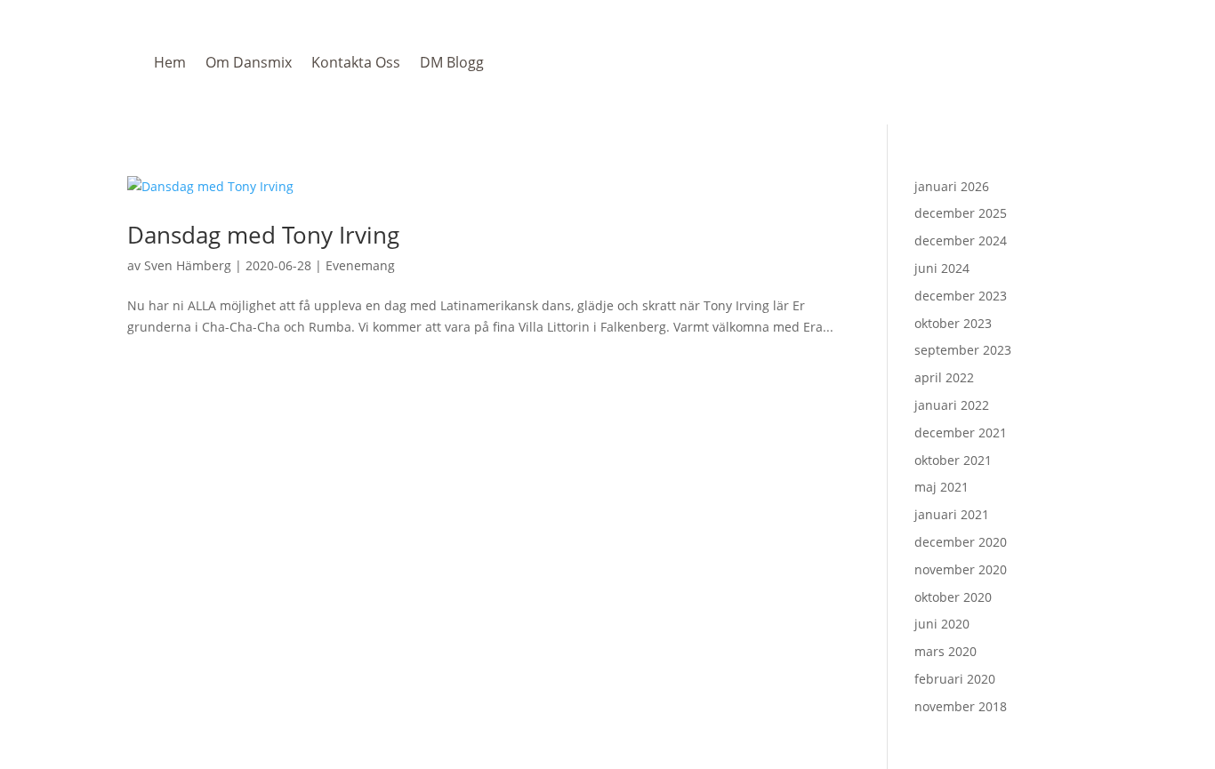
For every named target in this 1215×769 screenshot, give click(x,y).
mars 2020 (945, 651)
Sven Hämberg (187, 265)
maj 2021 (941, 486)
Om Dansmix (248, 62)
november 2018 (960, 706)
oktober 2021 (953, 460)
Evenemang (360, 265)
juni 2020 (942, 623)
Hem (170, 62)
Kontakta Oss (355, 62)
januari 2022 (951, 405)
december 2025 (960, 212)
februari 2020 (954, 678)
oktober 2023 (953, 323)
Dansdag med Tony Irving (263, 235)
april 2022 (944, 377)
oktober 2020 (953, 597)
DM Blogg (452, 62)
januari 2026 (951, 186)
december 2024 (960, 240)
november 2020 (960, 569)
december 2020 (960, 541)
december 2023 (960, 295)
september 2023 (962, 349)
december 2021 (960, 432)
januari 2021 (951, 514)
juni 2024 (942, 268)
